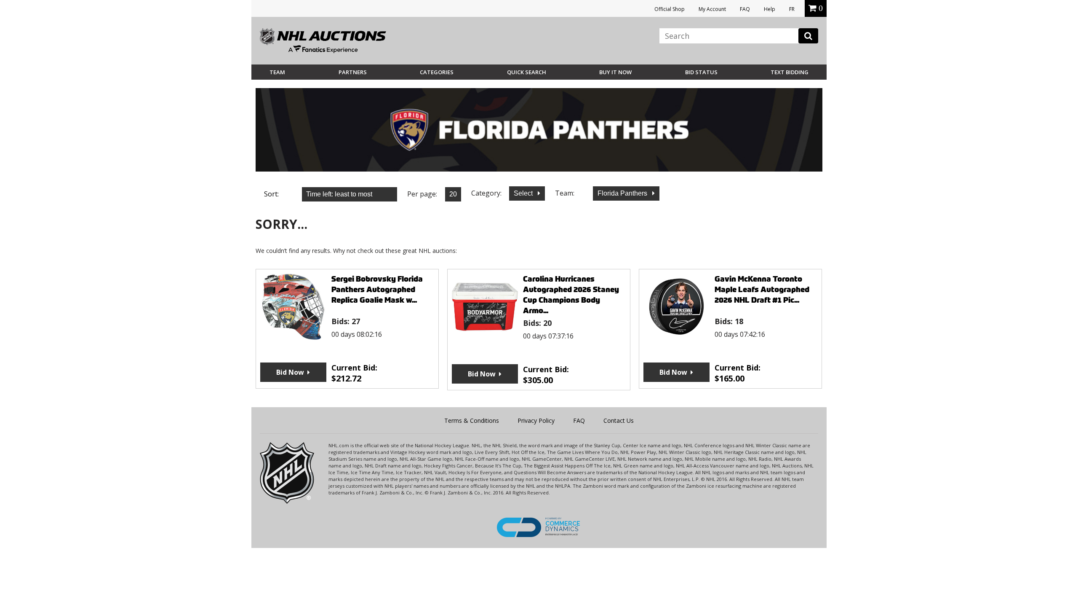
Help (769, 9)
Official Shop (669, 9)
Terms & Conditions (471, 420)
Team (277, 72)
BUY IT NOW (615, 72)
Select (524, 193)
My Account (712, 9)
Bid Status (701, 72)
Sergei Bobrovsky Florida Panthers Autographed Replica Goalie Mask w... (377, 289)
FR (792, 9)
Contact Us (618, 420)
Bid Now (290, 372)
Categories (437, 72)
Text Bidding (789, 72)
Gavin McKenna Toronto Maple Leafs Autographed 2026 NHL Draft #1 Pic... (762, 289)
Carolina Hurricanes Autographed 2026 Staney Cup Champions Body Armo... (571, 295)
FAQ (745, 9)
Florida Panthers (623, 193)
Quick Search (526, 72)
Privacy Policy (536, 420)
